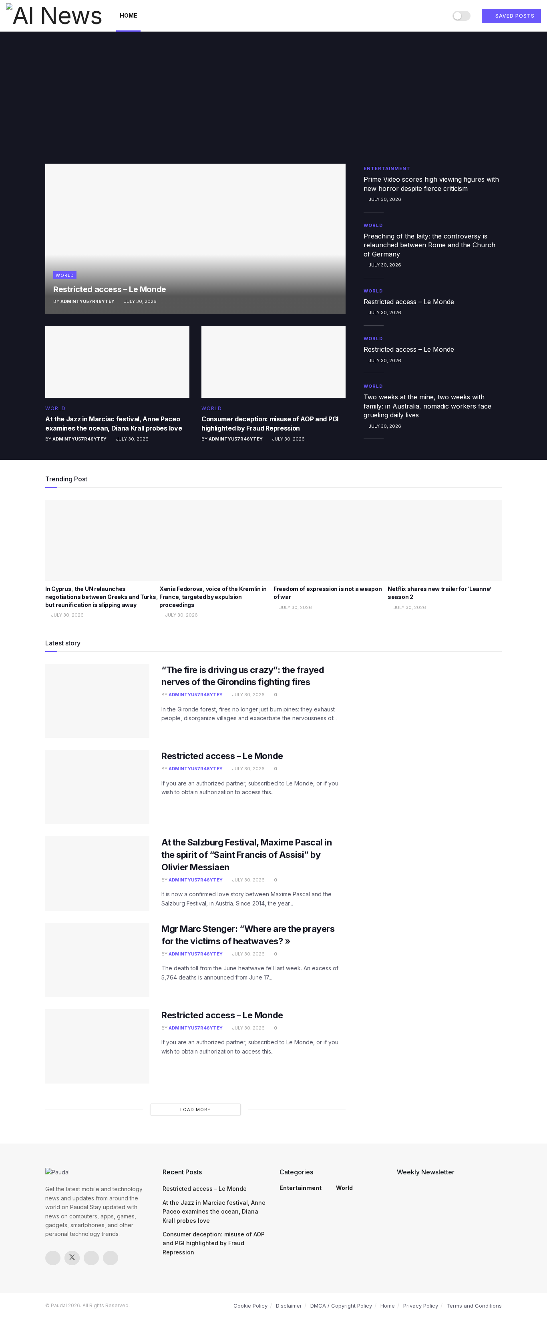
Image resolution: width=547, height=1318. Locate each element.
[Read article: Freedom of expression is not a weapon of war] (331, 540)
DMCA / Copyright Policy (341, 1305)
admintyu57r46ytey (87, 301)
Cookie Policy (250, 1305)
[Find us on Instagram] (91, 1258)
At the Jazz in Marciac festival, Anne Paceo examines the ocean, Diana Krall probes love (214, 1211)
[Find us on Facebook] (52, 1258)
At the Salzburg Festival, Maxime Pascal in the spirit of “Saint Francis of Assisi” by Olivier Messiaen (246, 854)
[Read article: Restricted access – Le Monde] (195, 239)
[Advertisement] (273, 104)
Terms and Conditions (474, 1305)
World (65, 275)
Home (128, 15)
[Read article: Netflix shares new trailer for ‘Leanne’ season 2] (445, 540)
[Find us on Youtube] (110, 1258)
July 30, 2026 (140, 301)
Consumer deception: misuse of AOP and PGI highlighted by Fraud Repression (214, 1243)
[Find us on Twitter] (72, 1258)
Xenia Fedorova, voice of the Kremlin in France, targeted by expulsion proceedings (213, 596)
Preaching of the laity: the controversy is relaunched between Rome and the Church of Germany (429, 245)
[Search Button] (438, 15)
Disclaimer (289, 1305)
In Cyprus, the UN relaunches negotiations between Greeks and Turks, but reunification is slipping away (101, 596)
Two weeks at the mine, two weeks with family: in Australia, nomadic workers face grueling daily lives (427, 406)
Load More (195, 1109)
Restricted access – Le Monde (109, 289)
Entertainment (387, 168)
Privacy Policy (420, 1305)
